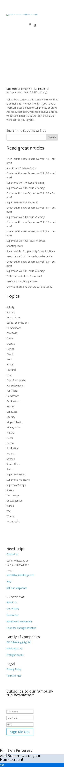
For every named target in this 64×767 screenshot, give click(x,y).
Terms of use (13, 675)
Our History (12, 608)
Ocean (10, 443)
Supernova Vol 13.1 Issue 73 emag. (26, 270)
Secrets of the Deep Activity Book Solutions (30, 251)
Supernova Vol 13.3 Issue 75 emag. (25, 217)
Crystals (10, 343)
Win (8, 511)
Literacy (10, 416)
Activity (10, 307)
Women (10, 516)
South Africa (13, 464)
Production (12, 448)
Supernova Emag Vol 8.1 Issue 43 (27, 89)
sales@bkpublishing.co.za (20, 575)
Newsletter (12, 615)
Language (11, 411)
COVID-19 (11, 333)
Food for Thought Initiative (21, 628)
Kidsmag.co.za (14, 648)
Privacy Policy (14, 669)
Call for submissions (17, 322)
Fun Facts (11, 390)
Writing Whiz (13, 521)
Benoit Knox (13, 317)
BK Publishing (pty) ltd (18, 642)
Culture (10, 348)
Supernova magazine (18, 479)
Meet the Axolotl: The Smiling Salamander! (29, 256)
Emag (43, 92)
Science (10, 458)
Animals (10, 312)
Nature (10, 432)
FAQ (8, 581)
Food (9, 375)
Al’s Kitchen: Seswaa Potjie (21, 168)
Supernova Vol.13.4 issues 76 (22, 202)
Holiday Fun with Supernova (21, 281)
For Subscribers (15, 385)
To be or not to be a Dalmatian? (24, 276)
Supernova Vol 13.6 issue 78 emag (25, 182)
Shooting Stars (14, 245)
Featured (11, 369)
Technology (12, 495)
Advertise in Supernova (19, 621)
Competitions (13, 328)
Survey (10, 490)
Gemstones (12, 396)
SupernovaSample (16, 485)
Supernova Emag (15, 474)
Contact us (12, 554)
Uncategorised (14, 500)
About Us (11, 602)
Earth (9, 359)
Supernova (16, 92)
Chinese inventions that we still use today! (29, 286)
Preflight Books (15, 655)
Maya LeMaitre (14, 422)
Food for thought (16, 380)
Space (9, 469)
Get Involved (13, 401)
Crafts (9, 338)
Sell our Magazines (16, 588)
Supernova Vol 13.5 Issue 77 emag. (25, 187)
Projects (11, 453)
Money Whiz (13, 427)
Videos (10, 505)
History (10, 406)
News (9, 437)
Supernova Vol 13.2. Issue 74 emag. (26, 240)
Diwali (9, 354)
